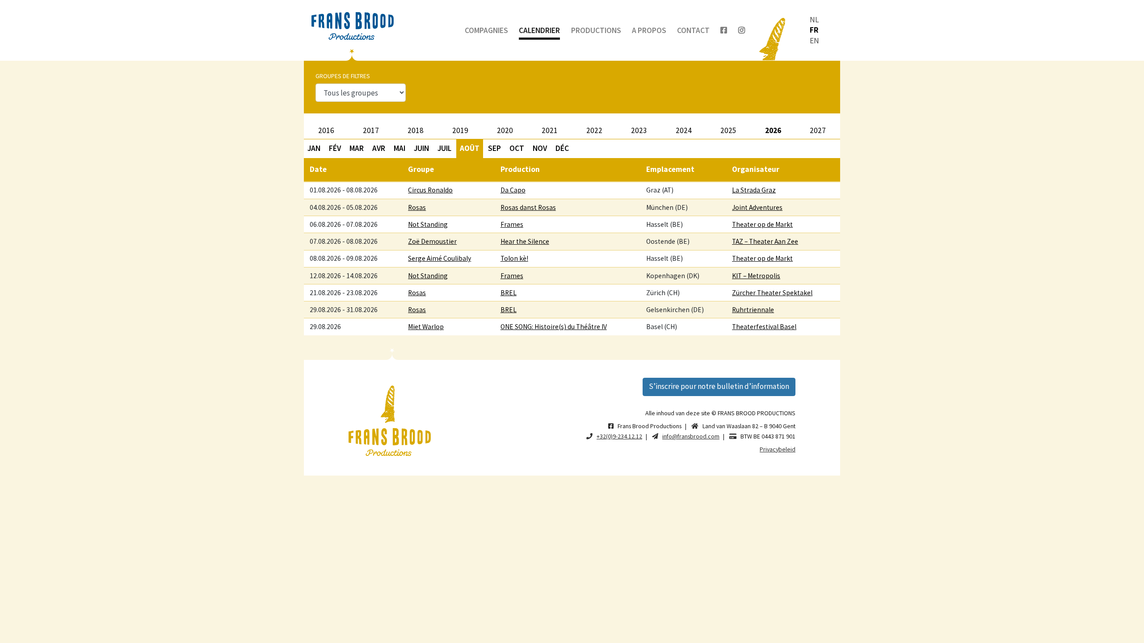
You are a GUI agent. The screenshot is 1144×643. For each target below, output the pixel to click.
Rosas (417, 207)
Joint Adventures (757, 207)
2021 (550, 130)
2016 (326, 130)
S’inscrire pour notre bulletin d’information (719, 386)
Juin (421, 148)
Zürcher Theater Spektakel (772, 292)
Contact (693, 30)
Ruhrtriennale (753, 309)
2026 (773, 130)
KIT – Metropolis (756, 275)
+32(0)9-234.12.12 (619, 436)
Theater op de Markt (762, 224)
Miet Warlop (426, 326)
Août (469, 148)
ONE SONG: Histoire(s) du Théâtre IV (553, 326)
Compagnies (486, 30)
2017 (371, 130)
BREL (508, 292)
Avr (378, 148)
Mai (399, 148)
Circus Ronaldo (430, 190)
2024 (684, 130)
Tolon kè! (514, 258)
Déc (562, 148)
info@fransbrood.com (690, 436)
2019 (460, 130)
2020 (505, 130)
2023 (639, 130)
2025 (728, 130)
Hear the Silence (524, 241)
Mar (356, 148)
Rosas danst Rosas (528, 207)
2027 (818, 130)
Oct (516, 148)
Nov (540, 148)
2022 (594, 130)
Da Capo (513, 190)
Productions (596, 30)
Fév (335, 148)
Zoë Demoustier (432, 241)
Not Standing (428, 224)
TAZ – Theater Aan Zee (765, 241)
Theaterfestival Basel (764, 326)
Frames (511, 224)
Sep (494, 148)
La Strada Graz (754, 190)
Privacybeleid (777, 449)
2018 (416, 130)
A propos (649, 30)
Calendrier (539, 30)
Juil (444, 148)
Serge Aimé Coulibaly (439, 258)
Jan (313, 148)
